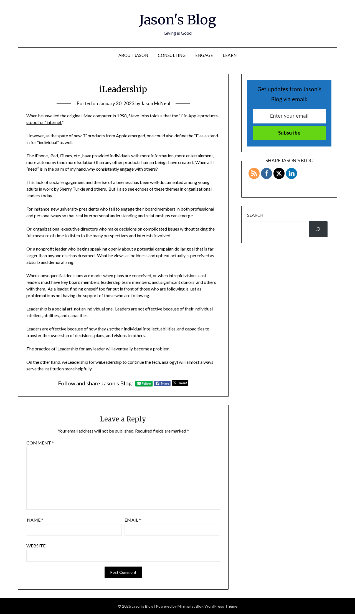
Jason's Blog (177, 19)
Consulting (172, 55)
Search (255, 215)
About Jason (133, 55)
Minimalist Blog (191, 606)
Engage (204, 55)
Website (35, 545)
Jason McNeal (155, 103)
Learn (230, 55)
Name (35, 519)
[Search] (318, 229)
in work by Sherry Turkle (62, 188)
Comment (40, 442)
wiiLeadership (108, 362)
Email (133, 519)
